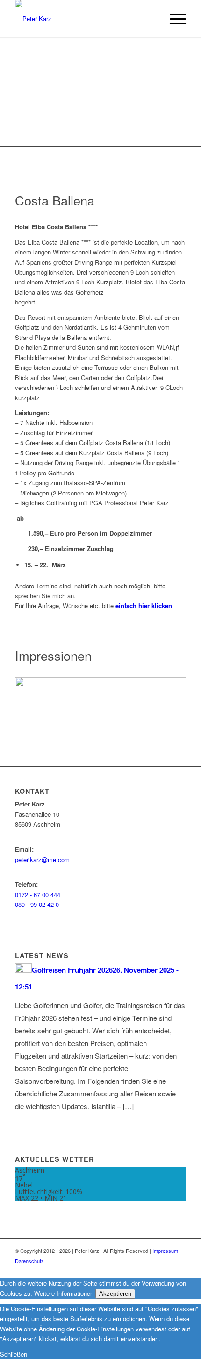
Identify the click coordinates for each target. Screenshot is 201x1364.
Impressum (165, 1250)
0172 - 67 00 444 (37, 894)
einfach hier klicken (143, 605)
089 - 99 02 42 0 (37, 904)
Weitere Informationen (63, 1293)
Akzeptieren (115, 1293)
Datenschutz (29, 1261)
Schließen (13, 1354)
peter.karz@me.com (42, 859)
